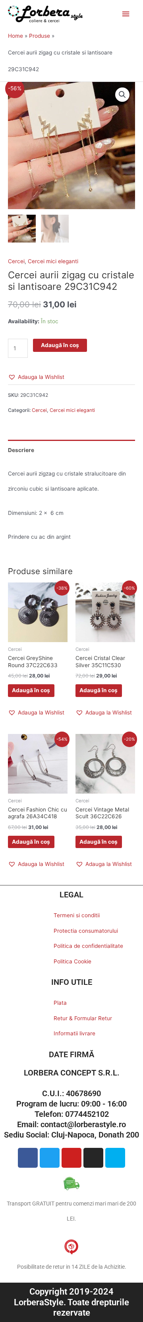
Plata (60, 1003)
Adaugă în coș (60, 345)
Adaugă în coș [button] (31, 690)
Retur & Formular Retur (83, 1018)
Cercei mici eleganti (53, 261)
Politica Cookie (72, 961)
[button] (122, 94)
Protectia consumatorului (86, 931)
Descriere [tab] (21, 450)
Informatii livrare (74, 1033)
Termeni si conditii (77, 915)
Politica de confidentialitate (88, 946)
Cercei (16, 261)
